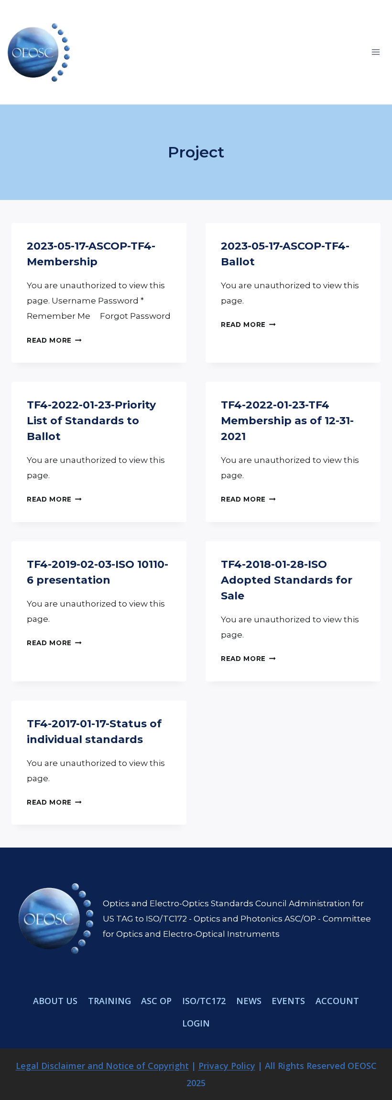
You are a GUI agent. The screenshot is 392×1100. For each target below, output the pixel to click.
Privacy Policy (226, 1065)
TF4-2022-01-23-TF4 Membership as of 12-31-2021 (287, 420)
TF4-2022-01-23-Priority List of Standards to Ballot (91, 420)
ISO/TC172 (204, 1000)
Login (196, 1023)
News (248, 1000)
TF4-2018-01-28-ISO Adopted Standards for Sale (286, 580)
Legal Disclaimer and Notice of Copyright (102, 1065)
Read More (54, 340)
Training (109, 1000)
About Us (55, 1000)
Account (337, 1000)
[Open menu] (375, 52)
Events (288, 1000)
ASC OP (156, 1000)
